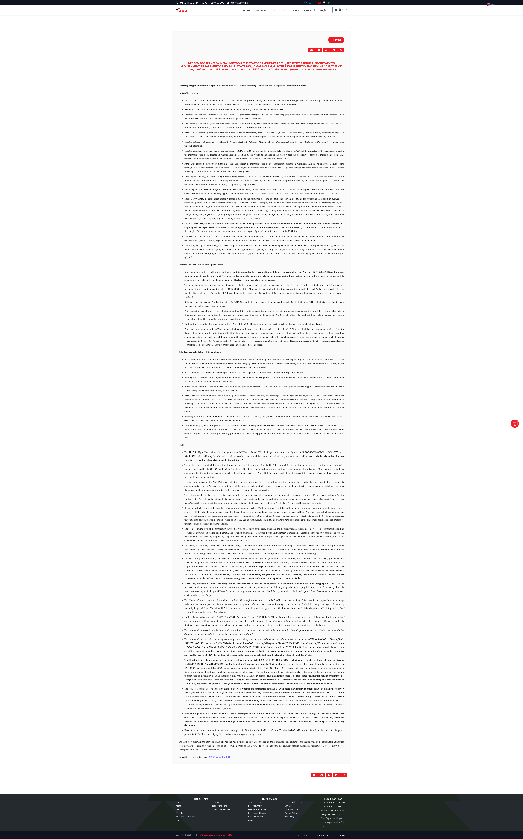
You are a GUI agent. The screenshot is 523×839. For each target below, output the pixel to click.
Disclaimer (342, 835)
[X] (314, 2)
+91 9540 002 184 (337, 802)
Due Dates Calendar (257, 809)
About (178, 806)
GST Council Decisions (185, 816)
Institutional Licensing (294, 802)
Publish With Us (291, 809)
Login (178, 820)
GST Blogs (180, 813)
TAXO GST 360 (254, 802)
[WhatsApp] (328, 2)
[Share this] (318, 50)
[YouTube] (319, 2)
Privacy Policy (301, 835)
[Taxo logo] (181, 10)
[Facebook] (305, 2)
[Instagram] (324, 2)
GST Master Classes (257, 813)
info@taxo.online (337, 810)
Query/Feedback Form (330, 814)
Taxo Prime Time (219, 806)
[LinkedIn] (310, 2)
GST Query (289, 816)
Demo (178, 809)
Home (178, 802)
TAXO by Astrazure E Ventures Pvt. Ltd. (215, 835)
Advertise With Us (256, 816)
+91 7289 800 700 (337, 806)
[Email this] (311, 50)
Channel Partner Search (222, 809)
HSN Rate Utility (255, 806)
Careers (288, 806)
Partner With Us (291, 813)
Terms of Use (322, 835)
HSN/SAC (216, 802)
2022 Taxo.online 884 (219, 757)
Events (251, 820)
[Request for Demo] (515, 426)
